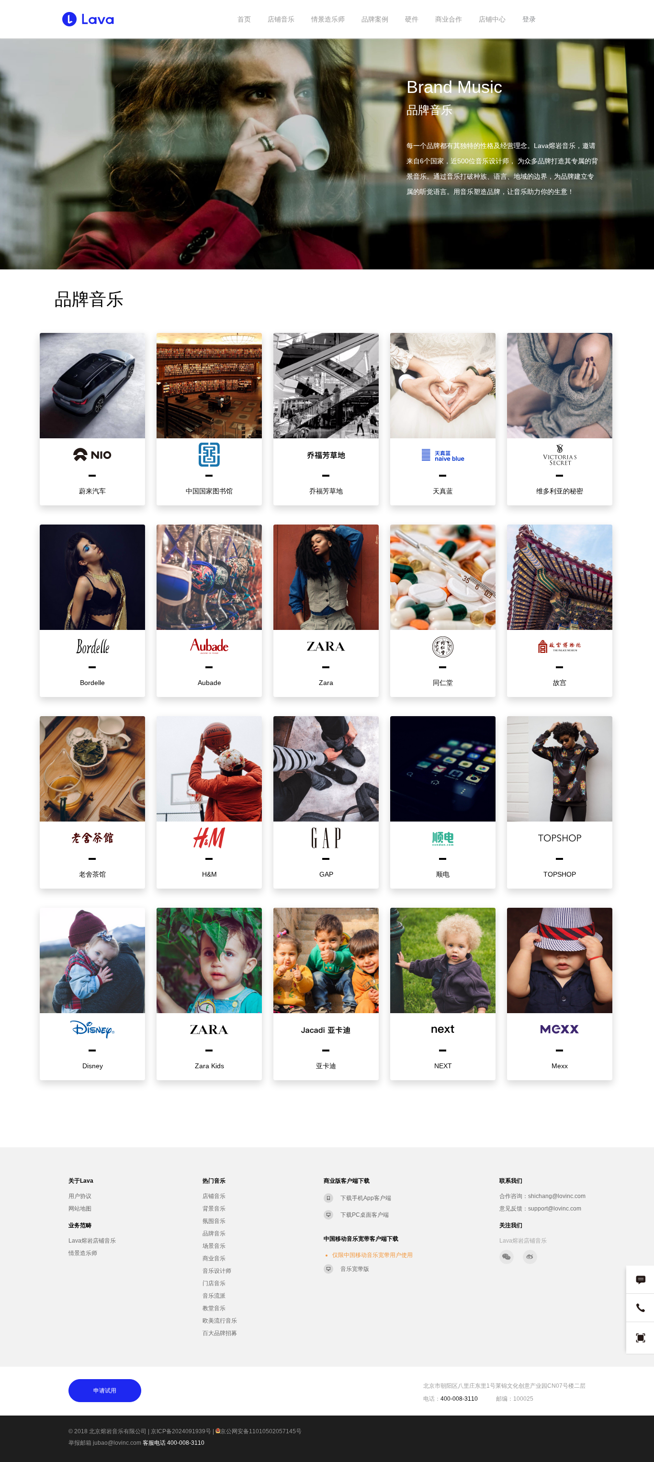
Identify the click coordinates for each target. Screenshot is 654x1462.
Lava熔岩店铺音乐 (92, 1240)
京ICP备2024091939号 (181, 1431)
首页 (244, 19)
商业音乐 (214, 1258)
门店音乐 (214, 1283)
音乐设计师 (217, 1271)
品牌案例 (374, 19)
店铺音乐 (281, 19)
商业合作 (448, 19)
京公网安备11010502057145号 (261, 1431)
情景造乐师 (328, 19)
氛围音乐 (214, 1221)
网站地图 (79, 1208)
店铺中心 (492, 19)
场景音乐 (214, 1246)
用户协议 (79, 1196)
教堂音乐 (214, 1308)
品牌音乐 (214, 1233)
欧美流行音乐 (220, 1320)
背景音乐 (214, 1208)
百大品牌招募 (220, 1333)
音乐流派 (214, 1295)
